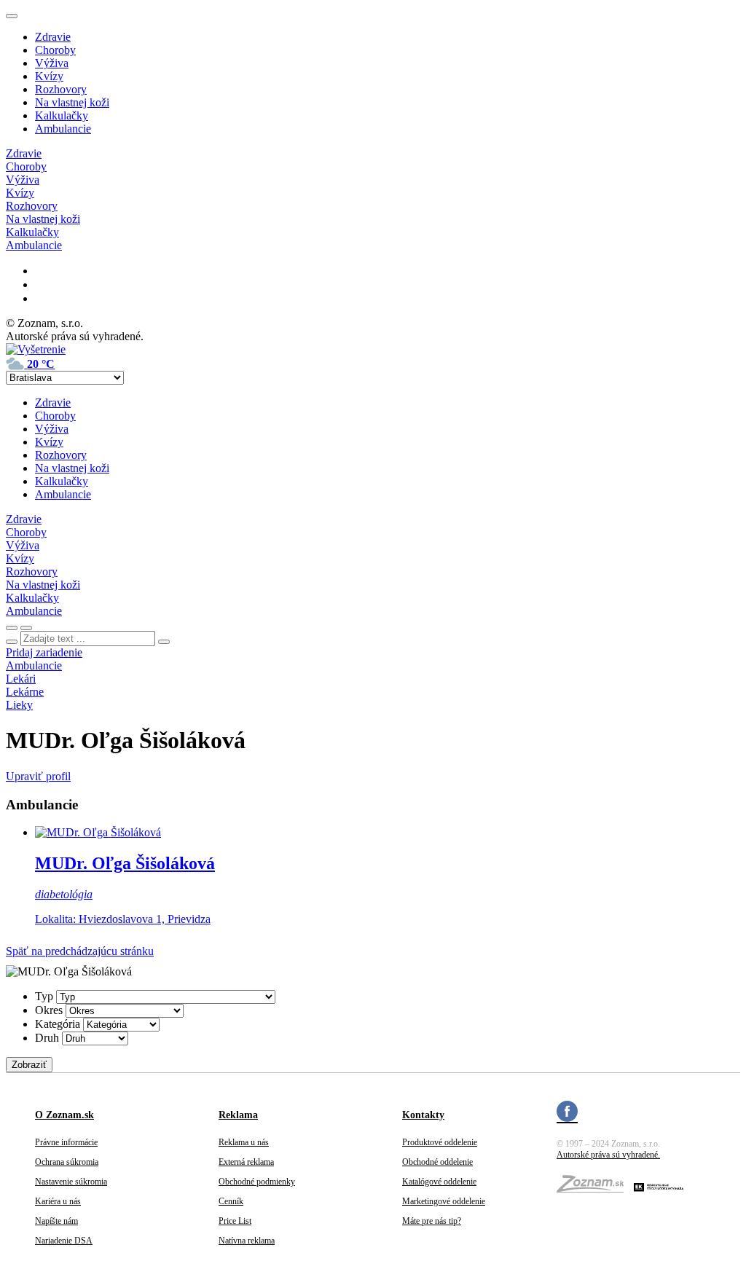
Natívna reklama (247, 1241)
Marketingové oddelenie (443, 1201)
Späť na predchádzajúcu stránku (80, 951)
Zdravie (53, 37)
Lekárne (25, 692)
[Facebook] (567, 1113)
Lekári (21, 678)
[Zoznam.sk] (595, 1188)
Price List (235, 1221)
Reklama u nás (244, 1142)
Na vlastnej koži (72, 102)
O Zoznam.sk (64, 1114)
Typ (44, 996)
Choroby (55, 50)
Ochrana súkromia (66, 1162)
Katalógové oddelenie (439, 1181)
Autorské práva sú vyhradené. (608, 1155)
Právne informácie (66, 1142)
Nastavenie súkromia (71, 1181)
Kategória (57, 1024)
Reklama (238, 1114)
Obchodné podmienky (257, 1181)
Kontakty (423, 1114)
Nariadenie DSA (64, 1241)
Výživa (51, 63)
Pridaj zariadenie (44, 652)
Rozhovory (61, 89)
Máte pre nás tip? (431, 1221)
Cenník (231, 1201)
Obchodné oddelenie (437, 1162)
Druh (47, 1038)
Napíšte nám (56, 1221)
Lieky (19, 705)
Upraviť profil (38, 776)
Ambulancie (63, 128)
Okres (49, 1010)
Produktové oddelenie (439, 1142)
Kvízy (49, 76)
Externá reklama (246, 1162)
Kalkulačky (61, 115)
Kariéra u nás (58, 1201)
